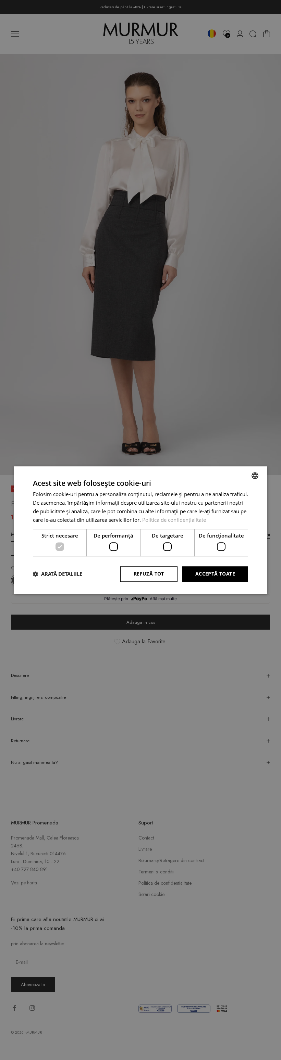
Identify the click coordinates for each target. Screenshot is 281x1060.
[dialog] (140, 530)
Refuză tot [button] (149, 573)
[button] (57, 574)
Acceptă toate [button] (215, 573)
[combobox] (255, 475)
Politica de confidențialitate (174, 519)
